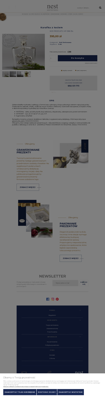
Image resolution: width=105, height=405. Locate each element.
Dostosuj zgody (47, 392)
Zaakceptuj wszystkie (71, 392)
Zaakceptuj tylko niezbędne (20, 392)
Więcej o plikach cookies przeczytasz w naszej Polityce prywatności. (26, 386)
